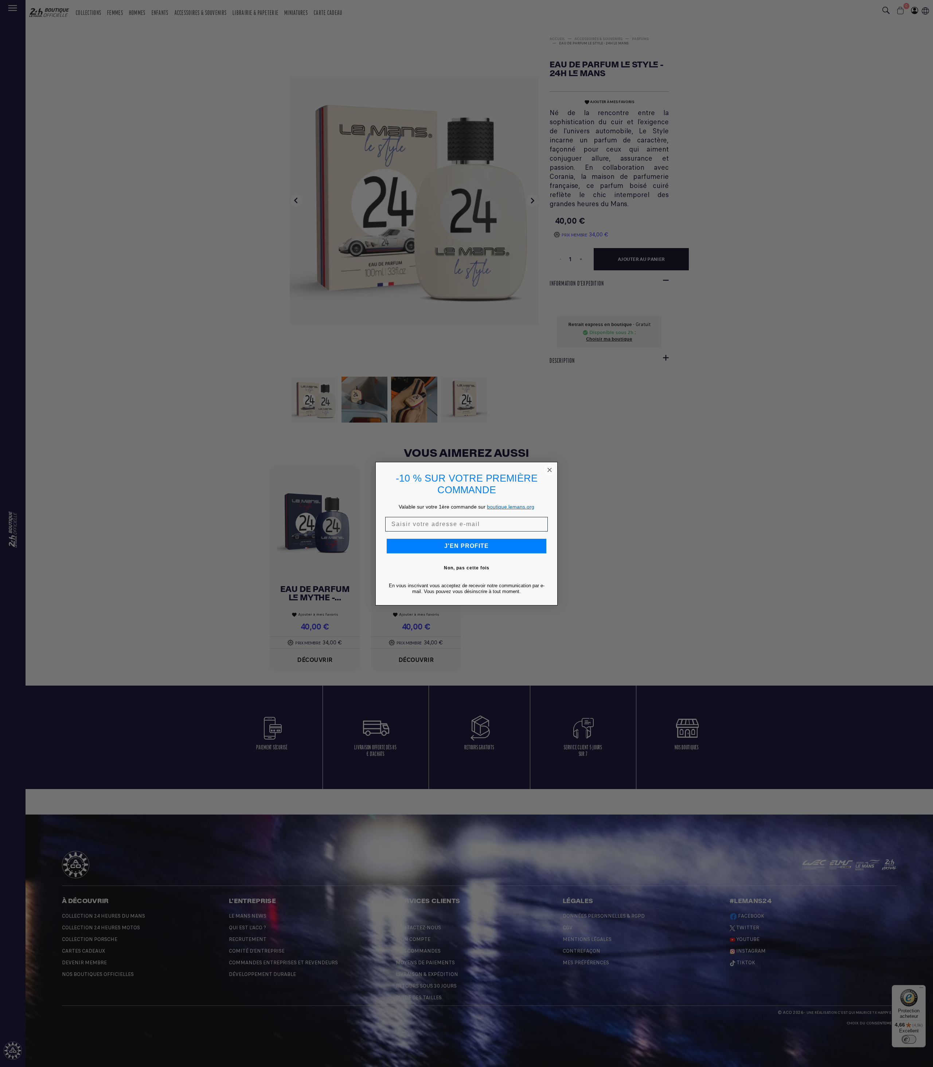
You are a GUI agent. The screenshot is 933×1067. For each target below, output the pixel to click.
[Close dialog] (549, 470)
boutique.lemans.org (510, 507)
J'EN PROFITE (466, 546)
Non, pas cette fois (466, 567)
